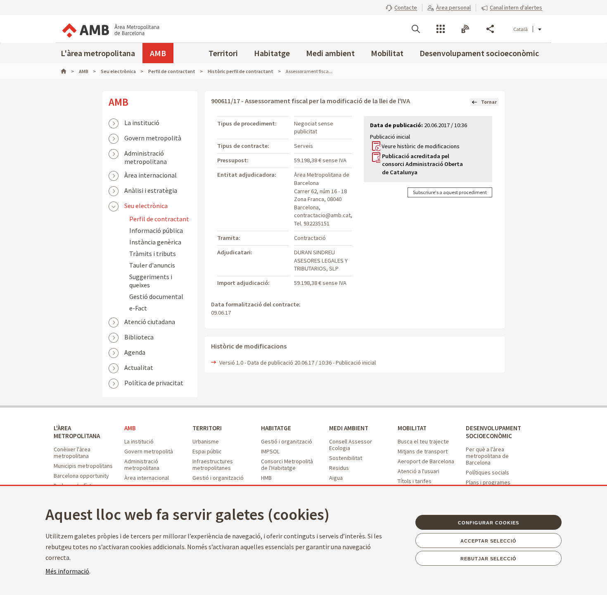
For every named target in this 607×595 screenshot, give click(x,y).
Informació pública (156, 230)
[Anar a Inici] (67, 71)
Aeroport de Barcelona (426, 461)
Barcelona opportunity (81, 475)
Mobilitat (387, 53)
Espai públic (207, 451)
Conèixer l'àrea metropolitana (72, 453)
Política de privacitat (153, 383)
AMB (158, 53)
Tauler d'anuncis (152, 265)
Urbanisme (205, 441)
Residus (339, 468)
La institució (141, 123)
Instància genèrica (155, 242)
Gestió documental (156, 296)
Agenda (134, 352)
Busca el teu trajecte (423, 441)
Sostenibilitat (345, 458)
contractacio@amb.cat (322, 215)
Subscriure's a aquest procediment (450, 192)
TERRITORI (207, 428)
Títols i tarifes (415, 481)
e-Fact (138, 308)
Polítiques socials (487, 472)
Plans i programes (488, 482)
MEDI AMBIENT (348, 428)
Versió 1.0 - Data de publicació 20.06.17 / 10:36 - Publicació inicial (297, 362)
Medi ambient (330, 53)
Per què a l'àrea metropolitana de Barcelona (487, 456)
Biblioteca (139, 337)
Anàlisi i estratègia (150, 190)
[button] (401, 7)
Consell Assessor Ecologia (350, 445)
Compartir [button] (490, 29)
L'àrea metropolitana (98, 53)
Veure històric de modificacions (421, 146)
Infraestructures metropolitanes (212, 465)
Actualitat (138, 367)
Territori (223, 53)
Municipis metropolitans (83, 465)
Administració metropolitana (145, 154)
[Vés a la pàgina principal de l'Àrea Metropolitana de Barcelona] (110, 29)
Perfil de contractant (159, 219)
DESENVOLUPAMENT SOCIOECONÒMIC (493, 432)
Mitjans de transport (423, 451)
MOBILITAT (412, 428)
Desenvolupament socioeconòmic (479, 53)
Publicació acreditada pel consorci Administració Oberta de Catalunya (422, 164)
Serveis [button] (440, 29)
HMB (266, 477)
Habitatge (272, 53)
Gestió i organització (218, 477)
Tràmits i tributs (152, 253)
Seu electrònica (146, 205)
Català (520, 29)
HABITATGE (276, 428)
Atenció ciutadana (149, 322)
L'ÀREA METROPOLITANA (77, 432)
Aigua (336, 477)
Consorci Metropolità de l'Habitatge (287, 465)
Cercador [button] (415, 29)
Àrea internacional (150, 175)
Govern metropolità (152, 138)
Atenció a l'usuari (418, 471)
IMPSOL (270, 451)
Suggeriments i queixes (150, 281)
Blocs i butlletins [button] (465, 29)
